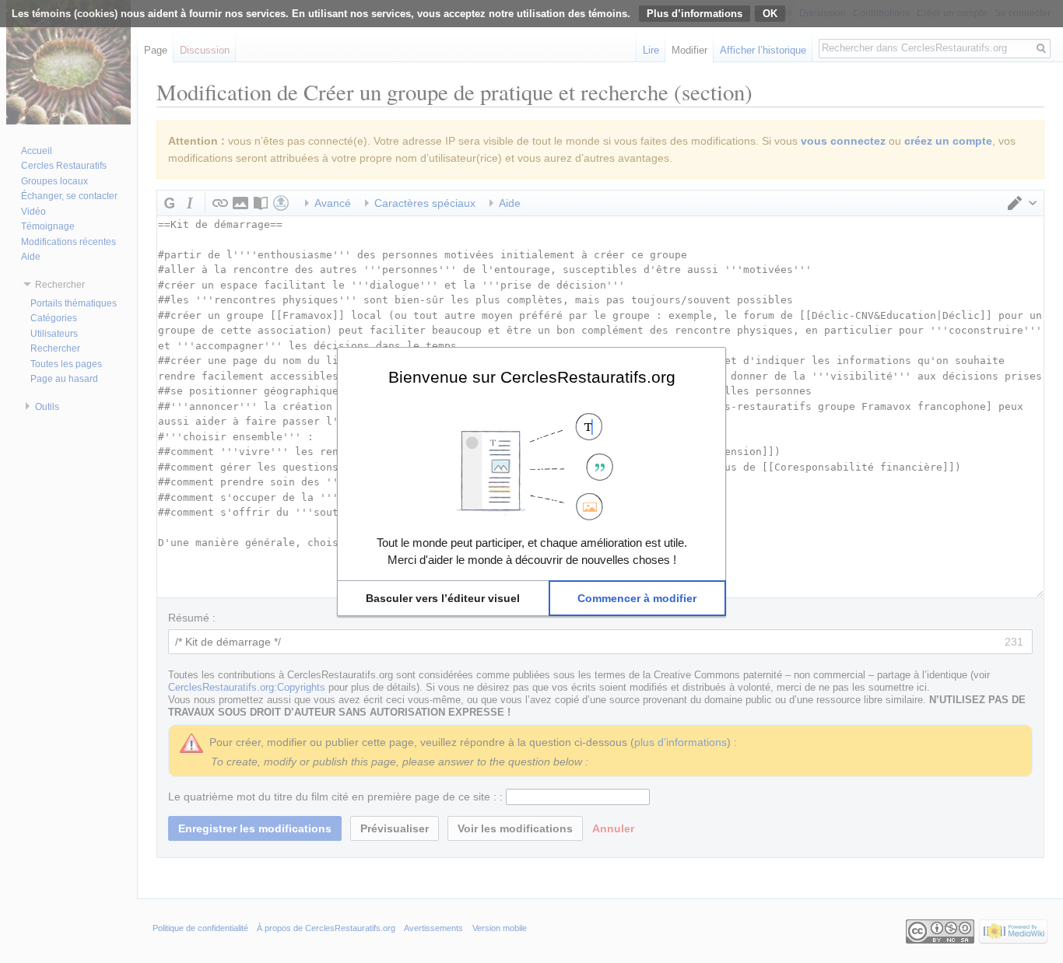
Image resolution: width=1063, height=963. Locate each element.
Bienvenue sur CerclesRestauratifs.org (531, 376)
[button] (443, 598)
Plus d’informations (694, 13)
